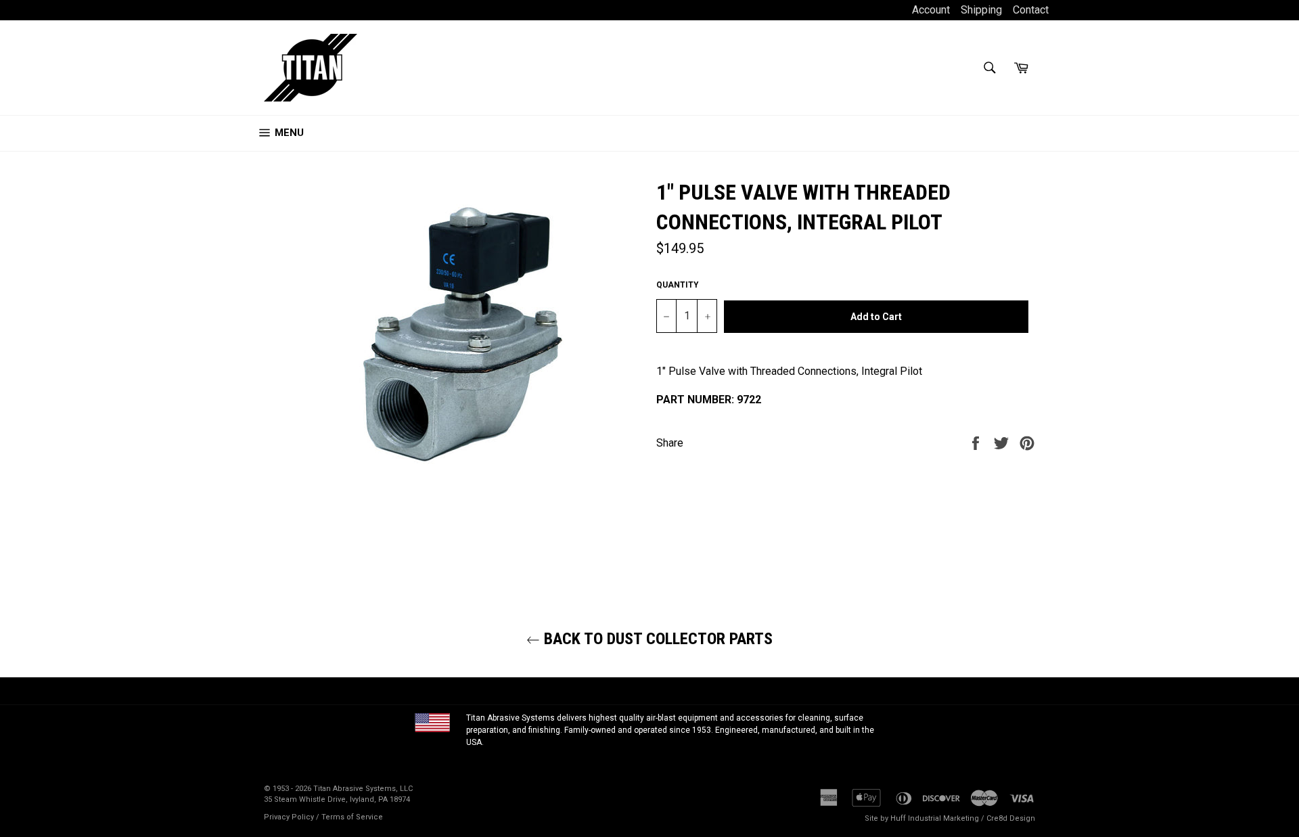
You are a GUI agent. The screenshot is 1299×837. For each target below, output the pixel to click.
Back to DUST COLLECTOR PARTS (656, 638)
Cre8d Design (1010, 818)
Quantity (677, 285)
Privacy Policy (289, 817)
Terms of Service (352, 817)
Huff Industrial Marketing (934, 818)
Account (932, 9)
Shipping (981, 9)
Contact (1031, 9)
